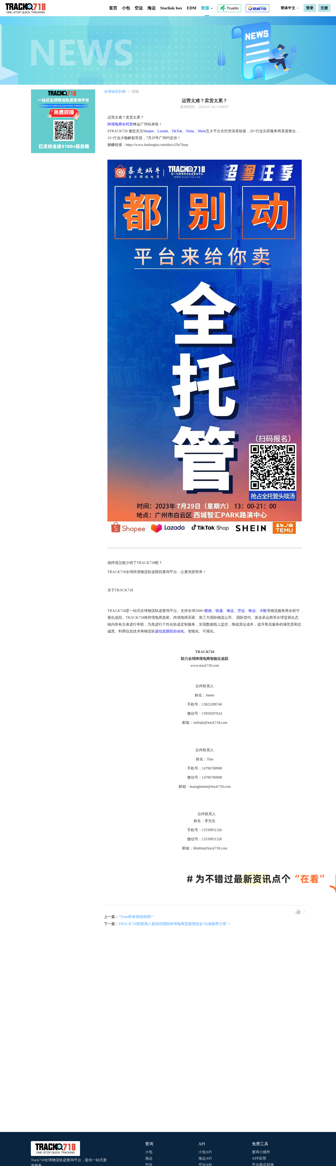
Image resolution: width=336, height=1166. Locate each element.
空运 (139, 8)
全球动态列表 (115, 91)
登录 (309, 8)
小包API (205, 1152)
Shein (202, 131)
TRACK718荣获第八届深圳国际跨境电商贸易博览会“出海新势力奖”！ (175, 924)
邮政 (208, 611)
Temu (190, 131)
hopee (149, 131)
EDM (191, 8)
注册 (324, 8)
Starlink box (171, 8)
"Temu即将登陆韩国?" (136, 917)
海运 (151, 8)
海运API (205, 1158)
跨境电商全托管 (120, 124)
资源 (205, 8)
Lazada (162, 131)
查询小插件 (261, 1152)
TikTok (177, 131)
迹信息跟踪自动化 (169, 631)
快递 (219, 611)
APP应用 (259, 1158)
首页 (113, 8)
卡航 (263, 611)
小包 (126, 8)
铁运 (252, 611)
